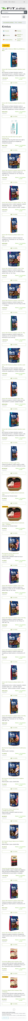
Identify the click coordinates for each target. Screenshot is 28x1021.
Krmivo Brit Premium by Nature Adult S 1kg (12, 650)
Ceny (18, 49)
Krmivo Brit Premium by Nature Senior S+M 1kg (13, 170)
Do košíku (14, 82)
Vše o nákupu (11, 1)
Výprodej (6, 45)
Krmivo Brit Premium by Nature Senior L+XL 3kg (14, 202)
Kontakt (5, 1)
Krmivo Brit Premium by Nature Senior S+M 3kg (14, 617)
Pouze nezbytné (13, 1017)
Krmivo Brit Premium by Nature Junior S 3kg (13, 585)
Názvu (23, 49)
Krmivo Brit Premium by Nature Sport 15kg (12, 398)
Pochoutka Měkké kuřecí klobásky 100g (12, 961)
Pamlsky (19, 31)
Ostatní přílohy (8, 39)
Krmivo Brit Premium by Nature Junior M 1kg (13, 300)
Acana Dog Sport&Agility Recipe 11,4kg (11, 868)
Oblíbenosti (11, 49)
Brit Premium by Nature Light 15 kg (10, 462)
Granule (7, 31)
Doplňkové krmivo (19, 39)
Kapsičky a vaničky (19, 35)
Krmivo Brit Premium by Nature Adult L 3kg (12, 932)
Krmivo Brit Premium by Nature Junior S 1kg (13, 268)
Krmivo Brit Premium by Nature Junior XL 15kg (13, 332)
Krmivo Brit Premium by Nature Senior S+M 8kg (14, 715)
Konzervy (7, 35)
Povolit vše (5, 1017)
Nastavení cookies (21, 1017)
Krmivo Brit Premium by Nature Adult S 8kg (12, 900)
